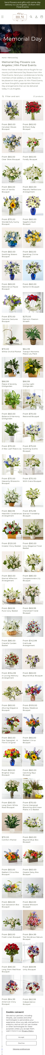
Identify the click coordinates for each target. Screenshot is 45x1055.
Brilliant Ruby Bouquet (29, 128)
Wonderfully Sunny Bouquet (10, 223)
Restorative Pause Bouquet (10, 288)
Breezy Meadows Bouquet (30, 709)
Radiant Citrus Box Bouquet (10, 873)
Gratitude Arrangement (29, 644)
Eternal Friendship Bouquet (31, 515)
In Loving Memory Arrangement (10, 677)
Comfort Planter (9, 840)
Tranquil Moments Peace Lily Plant (31, 353)
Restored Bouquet (31, 416)
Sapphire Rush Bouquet (29, 223)
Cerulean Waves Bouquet (9, 128)
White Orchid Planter (11, 352)
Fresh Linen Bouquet (11, 937)
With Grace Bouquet (32, 481)
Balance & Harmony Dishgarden (11, 417)
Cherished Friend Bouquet (30, 612)
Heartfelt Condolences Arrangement (12, 515)
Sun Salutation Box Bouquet (10, 906)
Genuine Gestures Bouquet (10, 320)
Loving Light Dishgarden (28, 385)
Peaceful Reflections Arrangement (32, 190)
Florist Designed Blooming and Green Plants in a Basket (32, 807)
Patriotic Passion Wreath (30, 320)
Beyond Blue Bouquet (33, 676)
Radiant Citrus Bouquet (29, 741)
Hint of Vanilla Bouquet (8, 190)
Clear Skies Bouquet (11, 159)
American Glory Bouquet (9, 1003)
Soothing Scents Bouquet (30, 450)
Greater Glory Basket (11, 546)
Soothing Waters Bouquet (9, 255)
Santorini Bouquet (31, 287)
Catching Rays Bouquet (29, 774)
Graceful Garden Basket (9, 644)
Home (4, 58)
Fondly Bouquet (30, 159)
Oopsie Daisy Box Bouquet (31, 873)
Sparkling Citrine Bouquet (30, 255)
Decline (21, 1043)
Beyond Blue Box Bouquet (30, 841)
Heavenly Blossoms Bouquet (10, 482)
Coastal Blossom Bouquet (30, 906)
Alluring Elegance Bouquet (10, 709)
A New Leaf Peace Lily (12, 449)
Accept (21, 1037)
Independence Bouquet (29, 1003)
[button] (31, 16)
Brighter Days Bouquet (8, 774)
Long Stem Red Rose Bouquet (11, 970)
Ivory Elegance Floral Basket (32, 547)
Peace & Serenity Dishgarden (9, 385)
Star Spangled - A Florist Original (10, 741)
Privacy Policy (28, 1031)
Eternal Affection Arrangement (9, 579)
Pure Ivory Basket (10, 611)
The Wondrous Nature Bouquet (33, 938)
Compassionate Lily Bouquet (32, 579)
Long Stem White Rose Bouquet (10, 806)
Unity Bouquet (29, 969)
